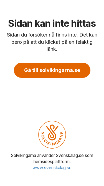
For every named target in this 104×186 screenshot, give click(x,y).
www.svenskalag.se (52, 167)
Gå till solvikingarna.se (52, 70)
